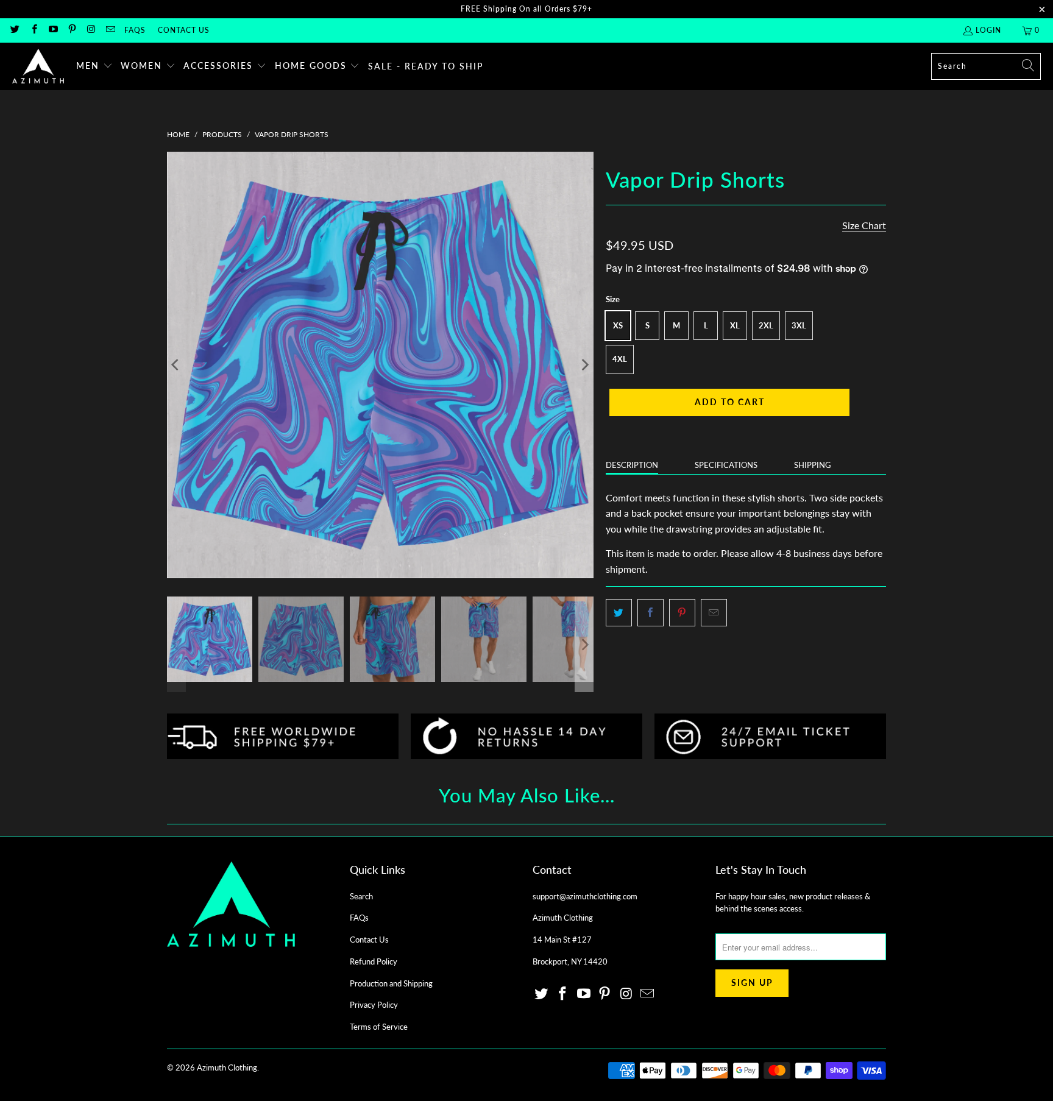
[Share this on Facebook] (650, 613)
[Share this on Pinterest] (682, 613)
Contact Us (184, 30)
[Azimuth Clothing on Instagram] (90, 30)
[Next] (584, 365)
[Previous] (176, 365)
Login (988, 30)
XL (735, 325)
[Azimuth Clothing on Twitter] (14, 30)
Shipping (812, 465)
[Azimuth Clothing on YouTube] (53, 30)
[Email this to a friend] (714, 613)
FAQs (135, 30)
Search (361, 896)
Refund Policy (373, 961)
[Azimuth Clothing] (38, 66)
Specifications (726, 465)
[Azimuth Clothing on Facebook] (33, 30)
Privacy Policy (374, 1005)
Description (632, 465)
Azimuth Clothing (227, 1067)
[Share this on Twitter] (619, 613)
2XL (766, 325)
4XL (619, 359)
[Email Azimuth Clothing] (109, 30)
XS (618, 325)
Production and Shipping (391, 983)
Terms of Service (379, 1027)
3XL (799, 325)
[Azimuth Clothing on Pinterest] (71, 30)
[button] (94, 66)
